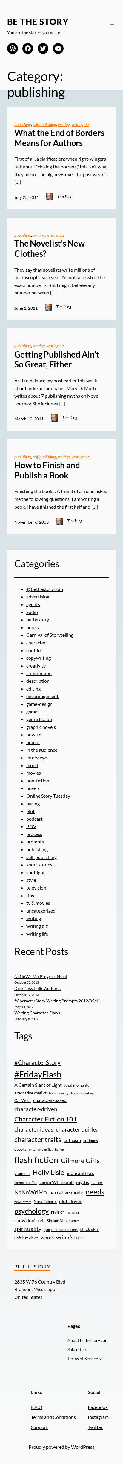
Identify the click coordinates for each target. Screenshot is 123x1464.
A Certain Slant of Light (38, 1085)
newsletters (22, 1202)
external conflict (41, 1149)
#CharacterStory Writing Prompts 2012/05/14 (57, 1000)
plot (30, 811)
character (36, 642)
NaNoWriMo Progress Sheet (40, 976)
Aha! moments (76, 1085)
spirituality (27, 1228)
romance (73, 1212)
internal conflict (25, 1183)
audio (32, 612)
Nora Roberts (45, 1201)
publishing (22, 124)
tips (30, 895)
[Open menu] (112, 26)
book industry (59, 1093)
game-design (39, 704)
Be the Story (38, 21)
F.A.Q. (37, 1407)
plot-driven (70, 1201)
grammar (22, 1173)
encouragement (42, 696)
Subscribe (76, 1349)
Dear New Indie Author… (37, 988)
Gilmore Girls (80, 1160)
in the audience (41, 749)
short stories (39, 864)
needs (95, 1191)
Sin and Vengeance (63, 1220)
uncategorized (41, 910)
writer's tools (70, 1237)
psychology (31, 1210)
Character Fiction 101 (45, 1119)
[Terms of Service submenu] (100, 1358)
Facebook (98, 1407)
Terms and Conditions (53, 1417)
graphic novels (41, 727)
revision (57, 1212)
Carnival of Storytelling (49, 635)
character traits (37, 1139)
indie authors (80, 1173)
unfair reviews (26, 1237)
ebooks (20, 1149)
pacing (33, 803)
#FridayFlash (37, 1074)
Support (39, 1427)
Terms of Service (82, 1358)
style (31, 880)
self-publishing (44, 124)
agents (33, 604)
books (32, 627)
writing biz (80, 124)
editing (33, 688)
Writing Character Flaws (37, 1012)
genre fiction (39, 719)
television (36, 887)
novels (33, 788)
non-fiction (37, 780)
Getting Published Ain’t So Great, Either (56, 359)
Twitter (95, 1427)
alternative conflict (30, 1093)
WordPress (82, 1447)
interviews (37, 757)
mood (32, 765)
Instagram (98, 1417)
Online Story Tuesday (48, 796)
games (32, 711)
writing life (37, 934)
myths (82, 1182)
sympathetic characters (61, 1230)
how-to (33, 734)
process (34, 834)
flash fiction (36, 1159)
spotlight (35, 872)
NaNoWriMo (30, 1192)
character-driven (35, 1108)
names (97, 1182)
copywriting (38, 658)
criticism (72, 1140)
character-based (50, 1100)
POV (31, 826)
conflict (34, 650)
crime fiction (39, 673)
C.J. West (22, 1100)
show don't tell (29, 1220)
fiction (59, 1149)
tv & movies (38, 903)
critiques (90, 1140)
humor (33, 742)
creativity (36, 665)
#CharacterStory (37, 1062)
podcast (34, 819)
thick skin (89, 1229)
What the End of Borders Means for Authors (59, 138)
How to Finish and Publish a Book (47, 470)
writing (64, 124)
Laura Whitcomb (56, 1182)
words (47, 1237)
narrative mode (66, 1192)
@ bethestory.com (44, 589)
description (38, 681)
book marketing (82, 1093)
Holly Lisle (48, 1172)
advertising (37, 596)
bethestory (37, 619)
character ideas (33, 1129)
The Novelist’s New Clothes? (49, 248)
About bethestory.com (88, 1340)
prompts (35, 841)
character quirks (76, 1129)
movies (33, 773)
